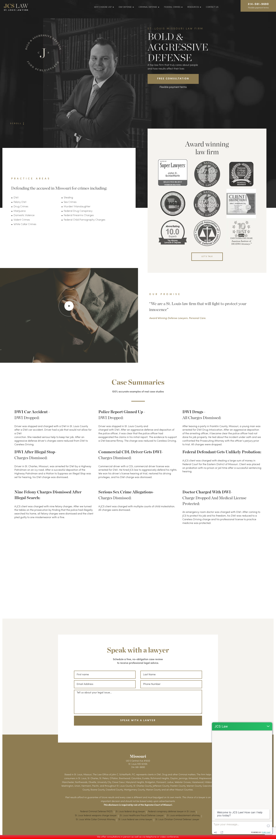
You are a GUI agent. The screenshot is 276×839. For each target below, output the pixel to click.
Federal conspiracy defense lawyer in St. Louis (171, 811)
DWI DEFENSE (125, 7)
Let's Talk (207, 256)
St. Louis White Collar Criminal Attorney (95, 819)
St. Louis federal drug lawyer (130, 811)
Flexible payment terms (173, 87)
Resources (193, 7)
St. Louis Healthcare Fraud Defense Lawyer (142, 815)
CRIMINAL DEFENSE (148, 7)
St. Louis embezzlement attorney (183, 815)
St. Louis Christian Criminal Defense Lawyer (177, 819)
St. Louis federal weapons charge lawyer (96, 815)
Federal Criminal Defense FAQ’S (96, 811)
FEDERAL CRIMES (172, 7)
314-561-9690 (258, 6)
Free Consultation (173, 79)
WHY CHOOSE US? (103, 7)
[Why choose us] (69, 306)
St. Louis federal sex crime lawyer (135, 819)
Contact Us (212, 7)
